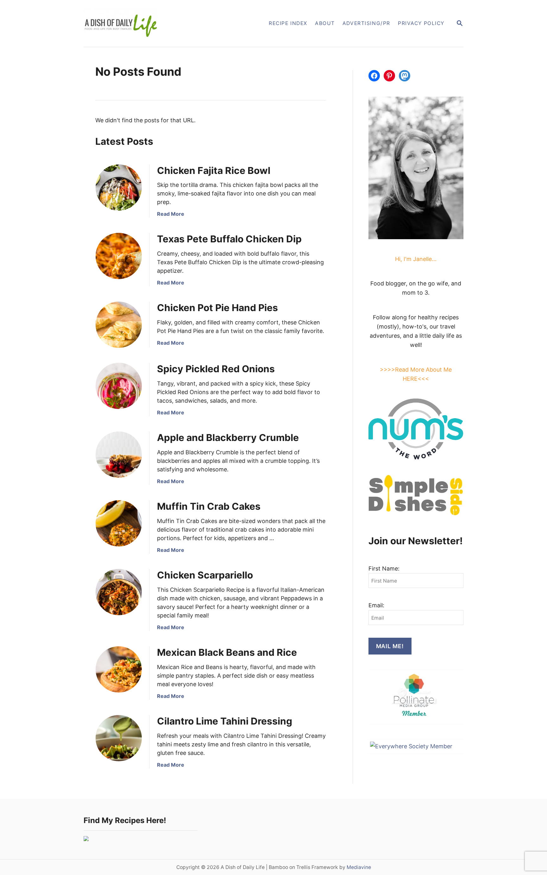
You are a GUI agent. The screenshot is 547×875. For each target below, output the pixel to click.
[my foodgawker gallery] (86, 839)
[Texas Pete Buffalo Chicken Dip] (119, 256)
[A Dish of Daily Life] (153, 23)
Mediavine (359, 867)
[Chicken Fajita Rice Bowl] (119, 187)
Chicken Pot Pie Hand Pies (217, 307)
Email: (376, 605)
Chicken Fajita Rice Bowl (213, 170)
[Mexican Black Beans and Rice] (119, 669)
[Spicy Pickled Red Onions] (119, 386)
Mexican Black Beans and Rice (227, 652)
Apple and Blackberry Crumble (228, 437)
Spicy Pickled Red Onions (216, 368)
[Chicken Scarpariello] (119, 592)
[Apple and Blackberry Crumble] (119, 454)
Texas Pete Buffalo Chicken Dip (229, 239)
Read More (170, 214)
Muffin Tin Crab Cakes (209, 506)
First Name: (383, 568)
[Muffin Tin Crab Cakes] (119, 523)
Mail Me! (390, 646)
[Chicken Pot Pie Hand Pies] (119, 325)
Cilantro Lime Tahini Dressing (224, 721)
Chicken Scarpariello (205, 575)
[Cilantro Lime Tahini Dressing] (119, 738)
